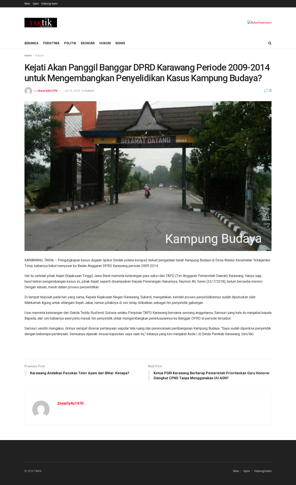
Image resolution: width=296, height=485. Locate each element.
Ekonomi (88, 43)
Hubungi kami (49, 3)
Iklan (27, 3)
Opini (36, 3)
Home (28, 55)
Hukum (105, 43)
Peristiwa (51, 43)
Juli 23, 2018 (72, 90)
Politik (70, 43)
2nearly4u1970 (47, 90)
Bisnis (120, 43)
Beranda (31, 43)
